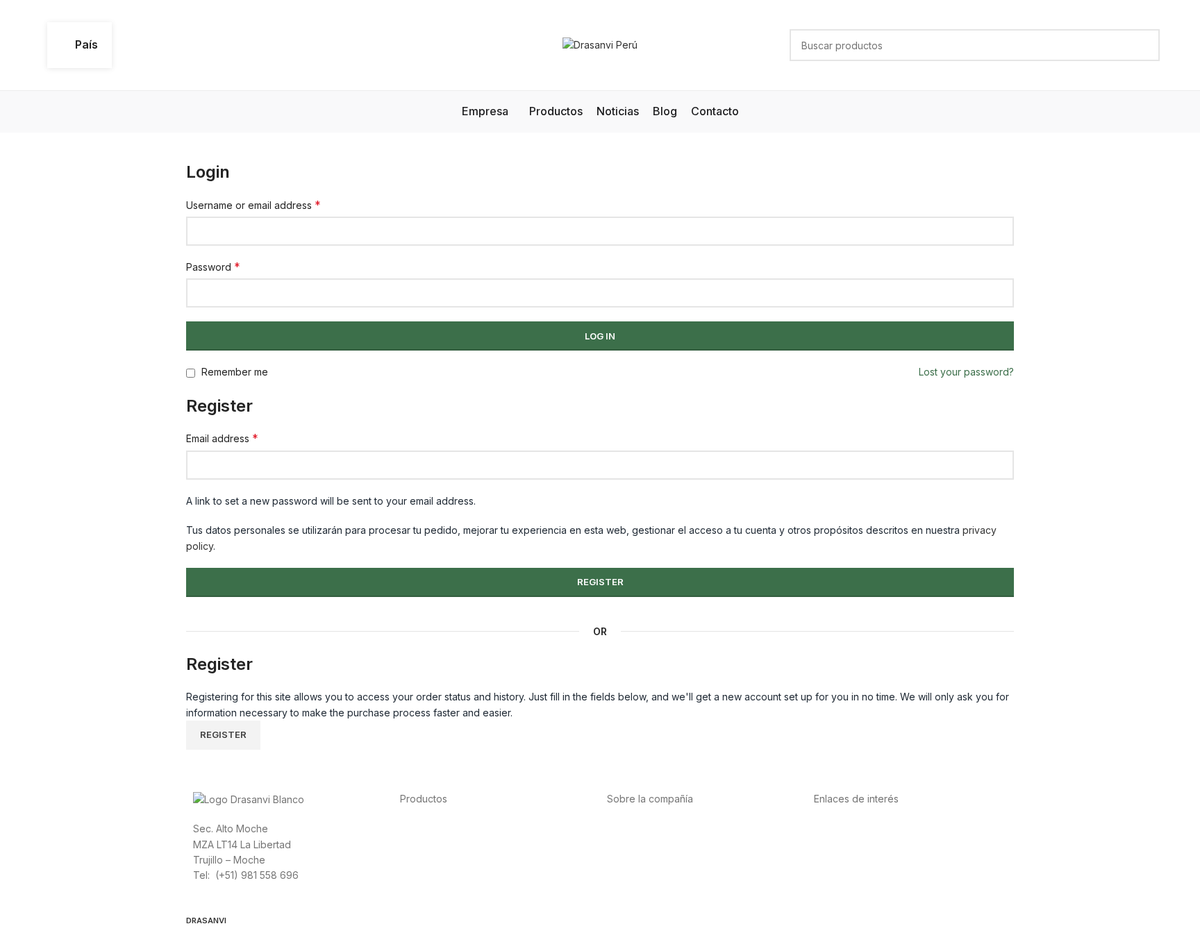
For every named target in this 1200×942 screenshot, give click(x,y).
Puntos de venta (644, 859)
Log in (600, 336)
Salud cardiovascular (448, 859)
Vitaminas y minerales (449, 874)
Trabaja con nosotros (656, 874)
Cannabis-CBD (433, 890)
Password (213, 267)
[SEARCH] (1144, 45)
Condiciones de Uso (861, 844)
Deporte (419, 844)
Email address (222, 438)
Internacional (636, 844)
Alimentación (429, 828)
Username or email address (253, 205)
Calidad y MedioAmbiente (873, 890)
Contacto (628, 890)
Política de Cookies (858, 874)
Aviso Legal (840, 859)
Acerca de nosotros (652, 828)
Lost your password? (966, 372)
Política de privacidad (863, 828)
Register (600, 581)
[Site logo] (600, 44)
